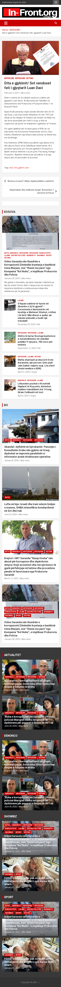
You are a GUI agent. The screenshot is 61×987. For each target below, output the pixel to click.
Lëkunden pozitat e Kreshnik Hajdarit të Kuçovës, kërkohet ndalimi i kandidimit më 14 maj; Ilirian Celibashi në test (35, 388)
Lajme (7, 255)
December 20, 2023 (26, 324)
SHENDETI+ (31, 255)
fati (15, 168)
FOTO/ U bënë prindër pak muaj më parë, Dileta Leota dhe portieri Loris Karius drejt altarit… (28, 881)
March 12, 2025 (11, 578)
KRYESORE (9, 78)
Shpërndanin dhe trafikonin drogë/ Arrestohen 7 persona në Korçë (32, 191)
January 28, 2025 (12, 278)
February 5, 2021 (11, 93)
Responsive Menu (56, 2)
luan (27, 168)
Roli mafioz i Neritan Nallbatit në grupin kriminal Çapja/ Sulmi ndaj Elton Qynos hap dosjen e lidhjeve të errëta (29, 683)
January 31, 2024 (12, 887)
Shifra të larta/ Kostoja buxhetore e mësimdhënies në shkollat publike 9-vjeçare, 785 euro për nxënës (36, 340)
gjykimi (21, 168)
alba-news (25, 93)
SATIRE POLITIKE (18, 255)
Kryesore (20, 78)
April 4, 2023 (23, 396)
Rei (39, 348)
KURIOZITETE (45, 253)
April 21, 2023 (24, 372)
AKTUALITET (12, 655)
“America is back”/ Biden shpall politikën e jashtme (30, 181)
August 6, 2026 (11, 690)
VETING (29, 78)
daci (11, 168)
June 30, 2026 (10, 726)
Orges (34, 372)
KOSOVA (9, 212)
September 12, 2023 (27, 348)
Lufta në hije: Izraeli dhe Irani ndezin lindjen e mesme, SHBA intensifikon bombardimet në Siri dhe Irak (29, 507)
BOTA (6, 253)
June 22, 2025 (10, 514)
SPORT (49, 255)
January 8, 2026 (11, 460)
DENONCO (14, 253)
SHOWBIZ (41, 255)
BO (6, 405)
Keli (38, 324)
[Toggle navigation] (6, 23)
